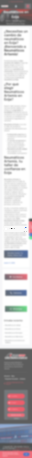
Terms (26, 231)
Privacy (24, 231)
